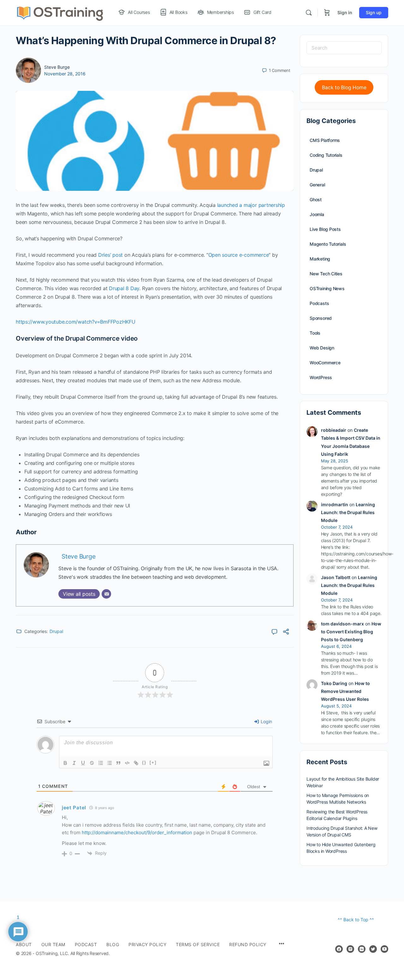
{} (144, 762)
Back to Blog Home (344, 88)
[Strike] (91, 763)
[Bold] (65, 763)
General (317, 184)
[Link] (136, 763)
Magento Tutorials (328, 244)
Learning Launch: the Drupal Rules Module (348, 512)
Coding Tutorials (326, 155)
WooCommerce (325, 362)
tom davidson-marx (342, 623)
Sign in (344, 12)
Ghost (316, 199)
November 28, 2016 (65, 73)
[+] (153, 762)
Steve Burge (57, 67)
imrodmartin (334, 504)
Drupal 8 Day (124, 288)
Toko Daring (334, 683)
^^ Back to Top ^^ (356, 919)
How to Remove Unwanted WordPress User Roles (345, 691)
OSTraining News (327, 288)
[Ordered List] (100, 763)
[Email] (106, 594)
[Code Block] (127, 763)
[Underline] (83, 763)
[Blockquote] (118, 763)
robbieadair (333, 430)
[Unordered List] (109, 763)
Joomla (317, 214)
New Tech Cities (326, 273)
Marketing (320, 258)
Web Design (322, 347)
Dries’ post (110, 255)
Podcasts (319, 303)
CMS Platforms (325, 140)
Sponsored (321, 318)
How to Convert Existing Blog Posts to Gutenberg (351, 631)
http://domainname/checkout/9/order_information (137, 832)
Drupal (56, 631)
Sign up (374, 12)
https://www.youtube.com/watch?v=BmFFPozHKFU (75, 322)
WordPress (321, 377)
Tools (315, 333)
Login (265, 721)
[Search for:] (344, 47)
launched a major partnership (251, 205)
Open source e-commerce (238, 255)
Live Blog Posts (325, 229)
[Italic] (74, 763)
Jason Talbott (335, 577)
